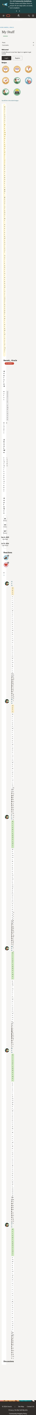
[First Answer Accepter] (5, 80)
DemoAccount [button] (12, 667)
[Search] (29, 15)
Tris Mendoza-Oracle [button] (13, 687)
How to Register (17, 20)
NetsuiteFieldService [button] (12, 744)
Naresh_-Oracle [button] (13, 1211)
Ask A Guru (11, 692)
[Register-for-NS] (18, 15)
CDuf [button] (13, 1037)
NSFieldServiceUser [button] (12, 777)
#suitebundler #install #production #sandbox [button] (12, 1145)
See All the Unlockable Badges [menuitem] (10, 100)
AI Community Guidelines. (22, 1)
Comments (18, 45)
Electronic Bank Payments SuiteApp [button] (12, 871)
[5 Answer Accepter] (28, 69)
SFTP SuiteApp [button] (12, 913)
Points (5, 533)
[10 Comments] (17, 80)
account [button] (12, 602)
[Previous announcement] (16, 11)
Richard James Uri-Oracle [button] (13, 803)
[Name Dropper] (28, 80)
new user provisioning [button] (12, 1319)
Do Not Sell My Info (21, 1410)
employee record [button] (12, 1267)
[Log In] (33, 15)
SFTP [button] (12, 898)
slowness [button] (12, 1019)
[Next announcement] (19, 11)
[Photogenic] (17, 92)
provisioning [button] (12, 1290)
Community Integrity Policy (18, 1414)
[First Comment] (5, 92)
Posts (18, 42)
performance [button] (12, 988)
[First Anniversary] (17, 69)
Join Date (5, 539)
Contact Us (30, 1406)
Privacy (11, 1410)
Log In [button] (6, 58)
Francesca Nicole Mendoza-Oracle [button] (13, 935)
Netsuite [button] (12, 720)
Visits (5, 527)
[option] (7, 406)
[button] (7, 583)
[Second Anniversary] (5, 69)
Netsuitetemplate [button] (12, 1191)
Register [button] (17, 58)
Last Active (5, 545)
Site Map (21, 1406)
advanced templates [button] (12, 1095)
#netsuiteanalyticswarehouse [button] (12, 633)
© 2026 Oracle (7, 1406)
